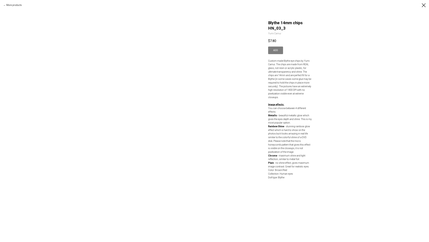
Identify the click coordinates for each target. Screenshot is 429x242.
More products (14, 5)
